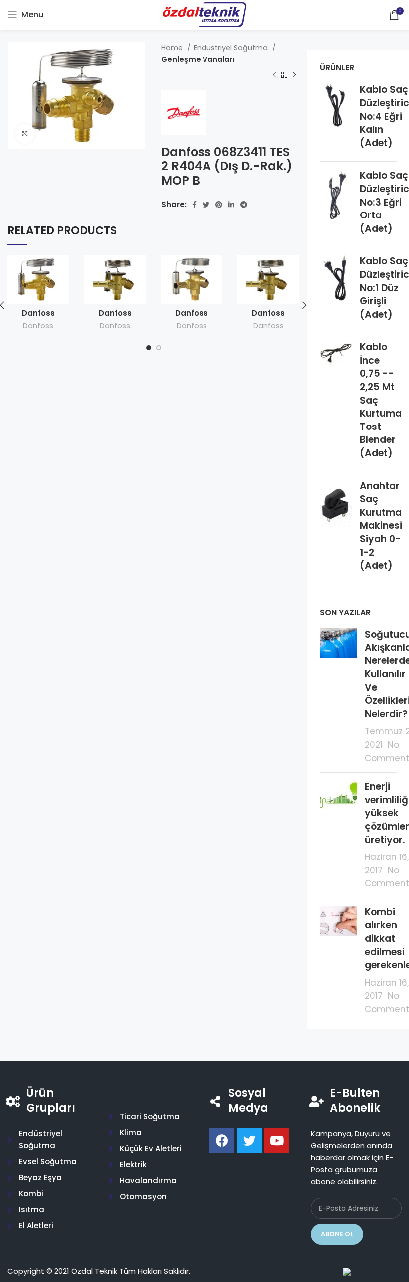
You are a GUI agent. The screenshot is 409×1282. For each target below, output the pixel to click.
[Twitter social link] (206, 204)
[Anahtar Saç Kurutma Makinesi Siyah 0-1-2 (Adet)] (336, 528)
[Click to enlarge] (25, 134)
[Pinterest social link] (218, 204)
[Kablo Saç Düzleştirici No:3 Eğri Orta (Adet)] (336, 204)
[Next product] (294, 75)
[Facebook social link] (194, 204)
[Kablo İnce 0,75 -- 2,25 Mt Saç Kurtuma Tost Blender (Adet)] (336, 402)
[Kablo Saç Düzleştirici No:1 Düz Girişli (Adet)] (336, 290)
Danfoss (38, 326)
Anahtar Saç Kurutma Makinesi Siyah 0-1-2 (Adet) (381, 526)
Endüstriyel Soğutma (232, 48)
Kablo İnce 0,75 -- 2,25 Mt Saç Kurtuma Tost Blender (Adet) (381, 400)
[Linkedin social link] (231, 204)
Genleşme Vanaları (197, 59)
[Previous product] (274, 75)
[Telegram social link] (243, 204)
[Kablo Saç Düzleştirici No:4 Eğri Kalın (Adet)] (336, 118)
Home (173, 48)
